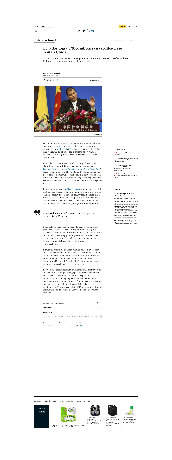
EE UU (83, 41)
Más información (47, 325)
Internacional (45, 40)
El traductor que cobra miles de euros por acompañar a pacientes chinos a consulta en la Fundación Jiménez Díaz (126, 222)
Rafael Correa (46, 316)
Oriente (102, 41)
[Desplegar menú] (35, 31)
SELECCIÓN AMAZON (50, 401)
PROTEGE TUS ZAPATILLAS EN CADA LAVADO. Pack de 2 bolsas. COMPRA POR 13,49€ (68, 426)
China (61, 149)
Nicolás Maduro (74, 189)
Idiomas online (81, 401)
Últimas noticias (133, 41)
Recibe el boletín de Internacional (55, 303)
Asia (106, 41)
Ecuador (54, 316)
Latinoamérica (95, 41)
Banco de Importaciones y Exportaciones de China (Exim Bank (71, 169)
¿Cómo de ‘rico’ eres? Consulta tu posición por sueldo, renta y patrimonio (126, 194)
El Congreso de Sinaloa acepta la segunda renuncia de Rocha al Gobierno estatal (126, 159)
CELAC (71, 149)
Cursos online (70, 401)
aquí (80, 325)
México (88, 41)
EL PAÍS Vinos (92, 401)
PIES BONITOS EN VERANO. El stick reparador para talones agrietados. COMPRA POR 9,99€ (130, 420)
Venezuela (60, 316)
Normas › (100, 307)
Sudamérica (80, 316)
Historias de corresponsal (121, 41)
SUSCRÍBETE (122, 26)
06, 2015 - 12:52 (52, 75)
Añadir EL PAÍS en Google (95, 80)
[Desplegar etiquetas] (101, 316)
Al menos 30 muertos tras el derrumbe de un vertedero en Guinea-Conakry (125, 175)
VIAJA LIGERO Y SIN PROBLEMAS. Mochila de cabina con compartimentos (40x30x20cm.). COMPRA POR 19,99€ (112, 421)
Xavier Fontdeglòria (51, 73)
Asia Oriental (72, 316)
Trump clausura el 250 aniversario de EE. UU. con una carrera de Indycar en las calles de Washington (126, 167)
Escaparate (37, 401)
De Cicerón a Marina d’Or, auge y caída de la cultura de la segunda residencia (125, 216)
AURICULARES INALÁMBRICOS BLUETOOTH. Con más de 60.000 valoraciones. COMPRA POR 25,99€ (94, 420)
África (110, 41)
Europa (79, 41)
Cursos (62, 401)
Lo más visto (118, 189)
